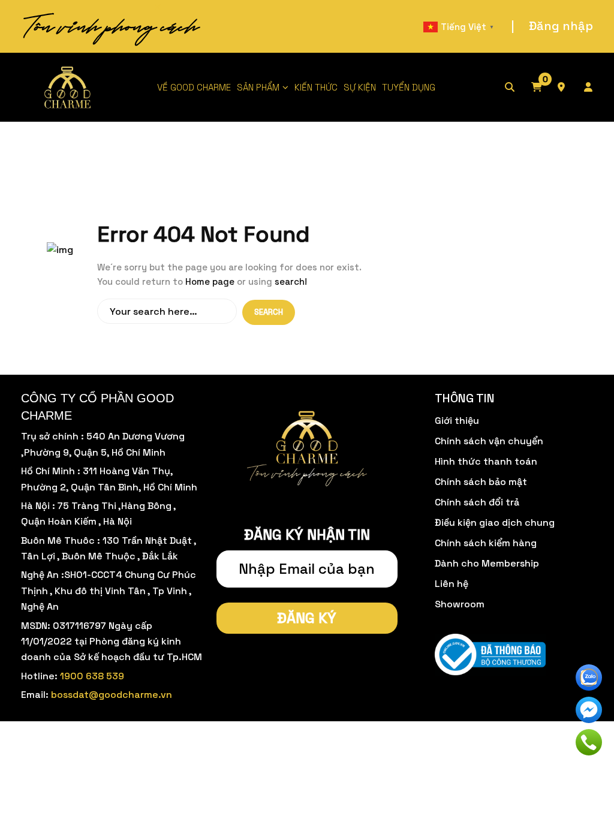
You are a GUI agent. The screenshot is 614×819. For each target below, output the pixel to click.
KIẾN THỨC (316, 87)
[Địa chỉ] (570, 87)
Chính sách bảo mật (481, 481)
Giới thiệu (457, 420)
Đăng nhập (561, 26)
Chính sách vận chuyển (489, 441)
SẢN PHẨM (258, 87)
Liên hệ (451, 583)
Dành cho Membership (487, 563)
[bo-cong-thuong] (490, 655)
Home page (209, 281)
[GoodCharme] (68, 87)
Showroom (459, 604)
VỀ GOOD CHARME (194, 87)
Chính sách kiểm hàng (486, 543)
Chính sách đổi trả (477, 502)
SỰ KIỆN (360, 87)
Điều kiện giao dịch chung (495, 522)
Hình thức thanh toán (486, 461)
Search (268, 312)
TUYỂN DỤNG (408, 87)
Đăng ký (306, 618)
